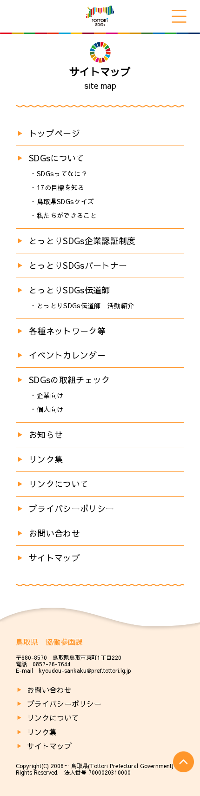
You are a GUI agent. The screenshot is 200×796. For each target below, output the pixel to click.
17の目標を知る (61, 187)
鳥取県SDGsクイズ (65, 201)
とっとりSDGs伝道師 (69, 290)
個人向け (50, 409)
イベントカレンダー (67, 355)
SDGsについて (57, 158)
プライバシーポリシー (71, 508)
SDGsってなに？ (62, 173)
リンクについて (59, 484)
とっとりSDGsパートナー (78, 265)
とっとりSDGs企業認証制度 (82, 240)
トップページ (54, 133)
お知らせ (46, 434)
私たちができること (67, 215)
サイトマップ (54, 558)
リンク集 (46, 459)
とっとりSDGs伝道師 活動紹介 (85, 305)
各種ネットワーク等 (67, 331)
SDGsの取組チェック (69, 379)
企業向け (50, 395)
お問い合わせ (54, 533)
